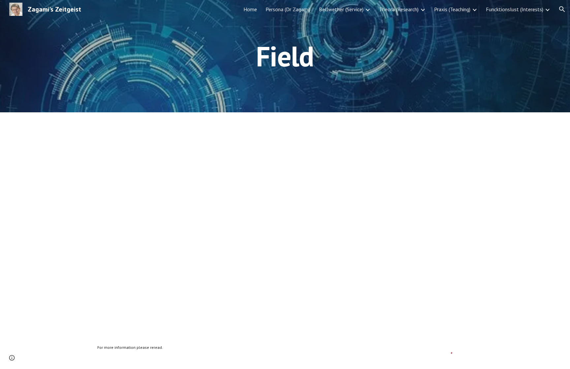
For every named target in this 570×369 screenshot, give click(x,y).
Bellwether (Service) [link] (341, 9)
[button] (562, 9)
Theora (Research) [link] (399, 9)
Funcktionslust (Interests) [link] (514, 9)
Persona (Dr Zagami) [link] (288, 9)
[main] (285, 56)
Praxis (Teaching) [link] (452, 9)
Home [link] (250, 9)
